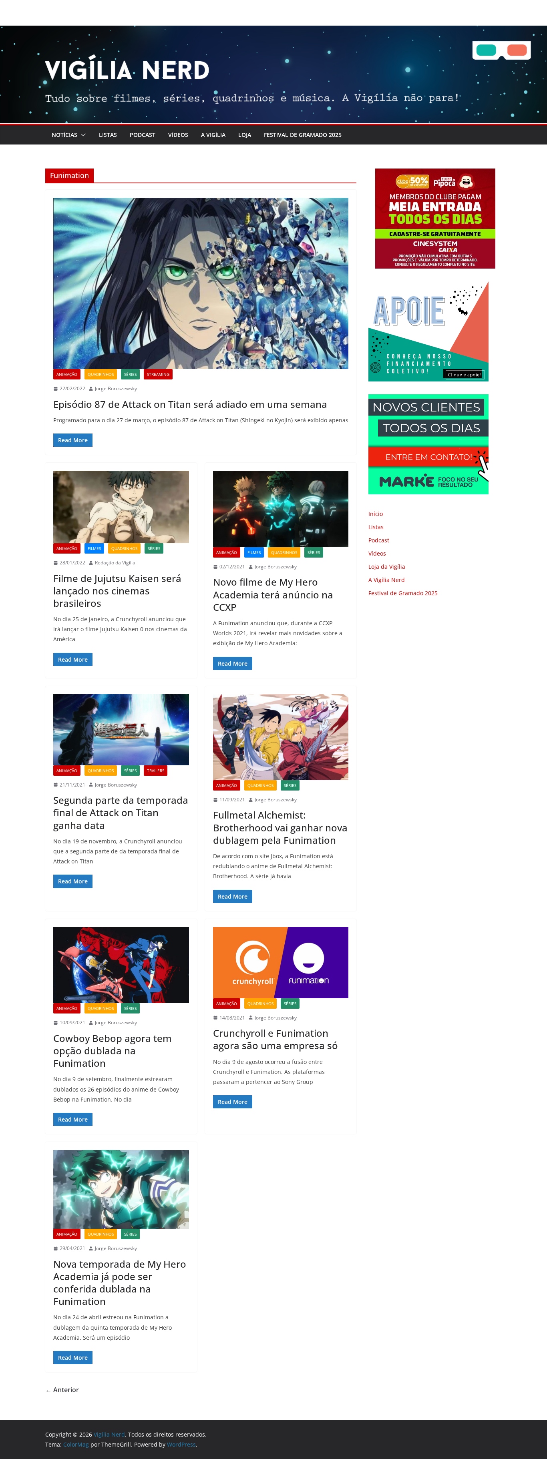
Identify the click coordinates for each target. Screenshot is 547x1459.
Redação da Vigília (115, 562)
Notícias (64, 134)
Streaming (158, 374)
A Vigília (213, 134)
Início (375, 514)
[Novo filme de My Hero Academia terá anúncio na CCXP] (281, 509)
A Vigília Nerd (386, 580)
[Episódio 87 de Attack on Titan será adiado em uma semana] (200, 283)
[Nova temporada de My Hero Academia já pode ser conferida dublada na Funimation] (121, 1189)
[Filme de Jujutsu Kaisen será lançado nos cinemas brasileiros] (121, 507)
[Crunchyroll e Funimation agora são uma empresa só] (281, 962)
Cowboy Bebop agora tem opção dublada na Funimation (112, 1051)
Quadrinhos (101, 374)
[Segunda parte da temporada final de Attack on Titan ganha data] (121, 729)
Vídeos (178, 134)
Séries (130, 374)
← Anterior (62, 1389)
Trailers (155, 770)
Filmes (94, 548)
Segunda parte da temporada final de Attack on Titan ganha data (120, 812)
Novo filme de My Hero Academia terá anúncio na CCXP (273, 594)
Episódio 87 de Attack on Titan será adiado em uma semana (190, 404)
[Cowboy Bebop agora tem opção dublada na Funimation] (121, 965)
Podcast (142, 134)
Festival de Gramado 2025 (303, 134)
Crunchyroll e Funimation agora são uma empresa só (275, 1039)
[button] (81, 134)
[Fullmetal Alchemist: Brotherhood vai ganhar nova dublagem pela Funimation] (281, 737)
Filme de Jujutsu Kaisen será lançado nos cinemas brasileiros (117, 591)
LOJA (244, 134)
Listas (108, 134)
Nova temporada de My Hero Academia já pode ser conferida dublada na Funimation (119, 1282)
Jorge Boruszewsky (116, 388)
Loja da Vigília (386, 566)
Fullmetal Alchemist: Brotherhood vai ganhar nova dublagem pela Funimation (280, 827)
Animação (66, 374)
